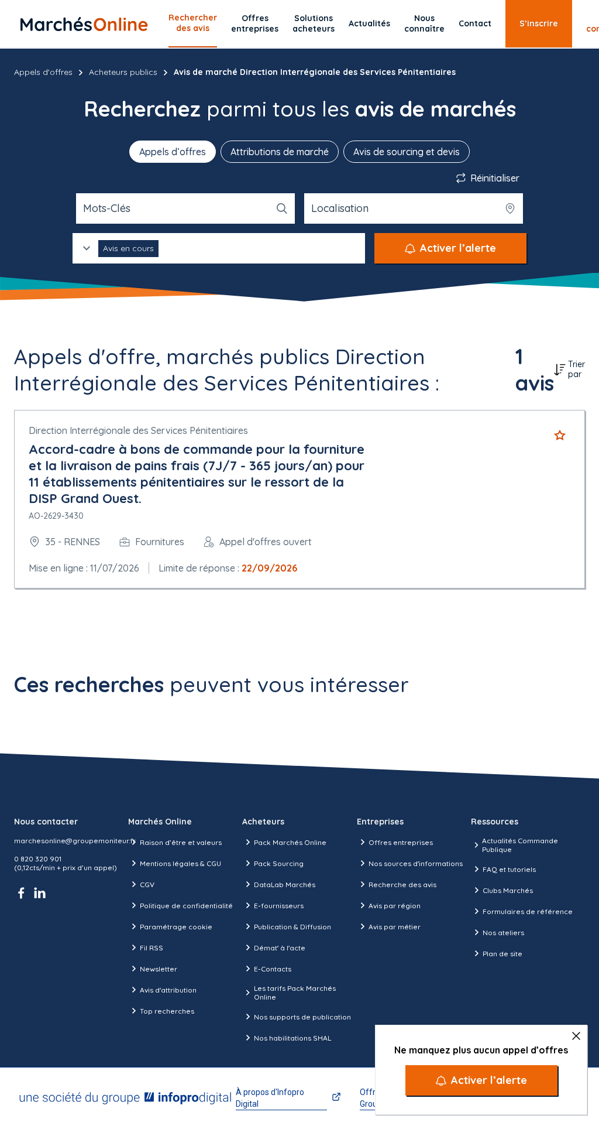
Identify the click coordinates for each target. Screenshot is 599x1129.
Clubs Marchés (508, 890)
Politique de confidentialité (186, 905)
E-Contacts (272, 968)
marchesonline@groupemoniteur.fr (75, 840)
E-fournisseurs (279, 905)
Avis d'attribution (168, 990)
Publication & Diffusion (292, 926)
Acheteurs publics (123, 72)
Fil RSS (151, 947)
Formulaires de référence (528, 911)
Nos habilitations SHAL (292, 1038)
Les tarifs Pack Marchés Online (295, 992)
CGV (147, 884)
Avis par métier (395, 926)
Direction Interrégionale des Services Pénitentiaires (138, 430)
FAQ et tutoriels (509, 869)
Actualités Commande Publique (520, 845)
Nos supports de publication (302, 1016)
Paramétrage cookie (176, 926)
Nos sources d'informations (416, 863)
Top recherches (167, 1011)
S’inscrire (538, 23)
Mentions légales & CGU (180, 863)
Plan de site (502, 953)
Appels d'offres (43, 72)
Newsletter (158, 968)
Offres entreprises (254, 23)
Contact (475, 23)
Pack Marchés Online (290, 842)
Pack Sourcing (279, 863)
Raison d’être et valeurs (181, 842)
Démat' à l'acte (279, 947)
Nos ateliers (503, 932)
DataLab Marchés (284, 884)
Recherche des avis (402, 884)
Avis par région (395, 905)
